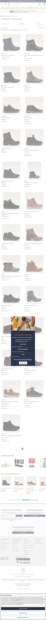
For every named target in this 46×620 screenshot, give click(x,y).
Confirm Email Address (23, 349)
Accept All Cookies (23, 608)
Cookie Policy (20, 604)
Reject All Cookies (23, 613)
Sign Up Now (23, 363)
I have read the (23, 359)
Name (23, 354)
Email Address (23, 344)
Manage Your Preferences (23, 617)
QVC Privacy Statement (27, 359)
